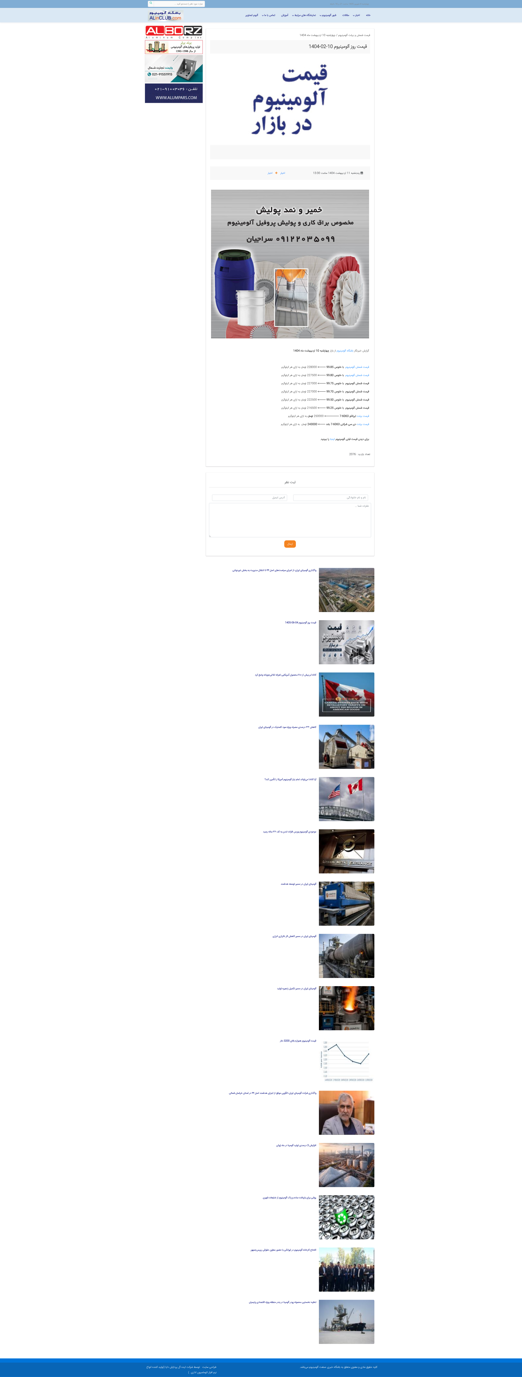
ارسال (290, 544)
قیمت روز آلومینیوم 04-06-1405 (300, 623)
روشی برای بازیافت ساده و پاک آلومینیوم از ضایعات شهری (289, 1198)
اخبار (357, 15)
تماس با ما (269, 15)
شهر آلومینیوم (329, 15)
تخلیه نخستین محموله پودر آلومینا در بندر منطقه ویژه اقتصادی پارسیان (282, 1302)
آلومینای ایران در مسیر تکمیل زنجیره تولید (296, 989)
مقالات (345, 15)
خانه (368, 15)
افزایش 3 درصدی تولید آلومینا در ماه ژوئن (296, 1145)
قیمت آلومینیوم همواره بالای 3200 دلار (298, 1041)
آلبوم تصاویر (252, 15)
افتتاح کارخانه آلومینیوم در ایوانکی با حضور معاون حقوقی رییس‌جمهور (283, 1250)
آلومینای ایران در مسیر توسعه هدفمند (298, 884)
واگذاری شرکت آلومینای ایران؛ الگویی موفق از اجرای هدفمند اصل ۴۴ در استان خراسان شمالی (272, 1093)
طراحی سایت (209, 1367)
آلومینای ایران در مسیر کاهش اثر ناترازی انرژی (294, 936)
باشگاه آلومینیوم (345, 351)
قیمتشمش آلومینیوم (357, 367)
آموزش (284, 15)
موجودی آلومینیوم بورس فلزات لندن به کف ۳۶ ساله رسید (289, 832)
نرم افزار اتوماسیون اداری (204, 1372)
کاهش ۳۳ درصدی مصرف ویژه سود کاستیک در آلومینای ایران (287, 727)
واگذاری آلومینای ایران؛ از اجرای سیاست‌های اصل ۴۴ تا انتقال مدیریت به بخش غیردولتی (274, 570)
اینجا (332, 439)
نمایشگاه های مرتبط (305, 15)
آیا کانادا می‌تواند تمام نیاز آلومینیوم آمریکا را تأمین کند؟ (290, 780)
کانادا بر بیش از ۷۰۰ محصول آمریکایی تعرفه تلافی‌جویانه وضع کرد (285, 675)
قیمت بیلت (363, 416)
